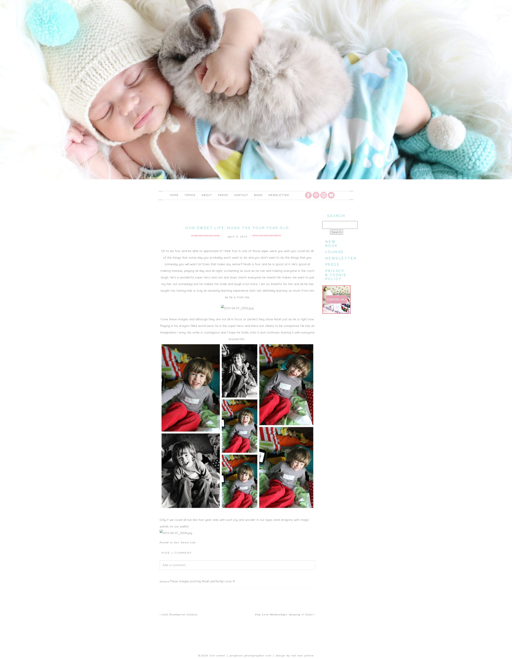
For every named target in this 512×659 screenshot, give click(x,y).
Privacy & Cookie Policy (336, 275)
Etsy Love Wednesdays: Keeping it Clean (284, 614)
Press (223, 195)
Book (258, 195)
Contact (241, 195)
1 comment (177, 552)
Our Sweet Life (185, 542)
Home (174, 195)
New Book (331, 244)
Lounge (334, 252)
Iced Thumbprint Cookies (179, 614)
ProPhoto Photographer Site (250, 655)
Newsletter (279, 195)
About (206, 195)
